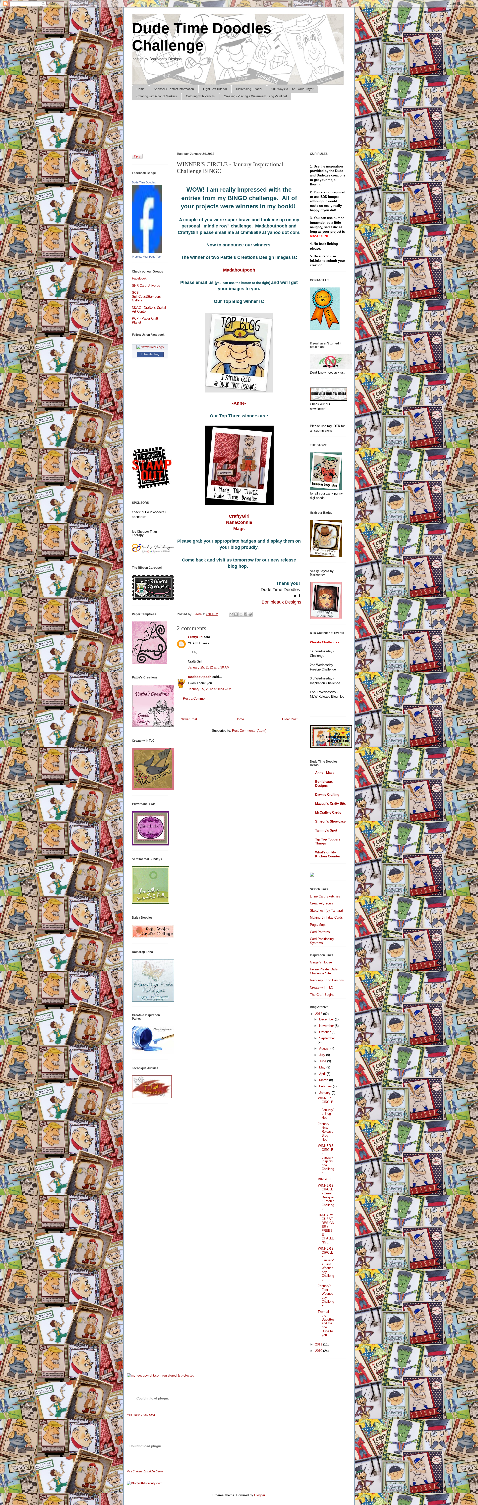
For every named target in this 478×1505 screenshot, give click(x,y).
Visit (141, 1414)
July (322, 1055)
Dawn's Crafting (327, 794)
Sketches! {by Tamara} (326, 910)
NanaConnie (239, 522)
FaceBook (139, 278)
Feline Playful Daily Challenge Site (324, 971)
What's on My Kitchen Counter (327, 854)
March (324, 1080)
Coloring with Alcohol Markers (156, 96)
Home (140, 89)
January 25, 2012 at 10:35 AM (209, 689)
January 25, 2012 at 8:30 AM (209, 667)
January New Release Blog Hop (325, 1131)
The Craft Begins (322, 995)
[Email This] (231, 614)
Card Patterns (320, 932)
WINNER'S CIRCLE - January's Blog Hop (326, 1107)
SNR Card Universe (146, 285)
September (327, 1038)
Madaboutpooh (239, 270)
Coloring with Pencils (200, 96)
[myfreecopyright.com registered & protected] (160, 1375)
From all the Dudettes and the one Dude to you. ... (326, 1323)
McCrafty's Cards (328, 812)
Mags (239, 528)
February (326, 1086)
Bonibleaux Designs (281, 602)
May (322, 1067)
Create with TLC (321, 987)
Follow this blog (150, 354)
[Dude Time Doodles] (147, 252)
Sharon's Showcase (330, 821)
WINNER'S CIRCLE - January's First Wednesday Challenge (326, 1264)
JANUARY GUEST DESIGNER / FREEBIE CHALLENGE (326, 1228)
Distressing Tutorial (249, 89)
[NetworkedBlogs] (150, 347)
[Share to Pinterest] (250, 614)
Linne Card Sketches (325, 896)
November (327, 1026)
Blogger (259, 1495)
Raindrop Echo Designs (327, 980)
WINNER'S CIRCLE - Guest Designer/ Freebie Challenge (326, 1197)
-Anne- (239, 403)
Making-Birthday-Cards (326, 917)
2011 (319, 1344)
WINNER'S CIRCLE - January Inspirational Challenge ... (326, 1159)
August (324, 1048)
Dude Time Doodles (144, 182)
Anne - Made (324, 773)
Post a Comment (195, 698)
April (323, 1074)
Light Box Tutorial (215, 89)
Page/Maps (318, 925)
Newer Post (188, 719)
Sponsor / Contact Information (174, 89)
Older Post (290, 719)
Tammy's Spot (326, 830)
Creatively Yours (322, 903)
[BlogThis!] (236, 614)
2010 (319, 1351)
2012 (319, 1014)
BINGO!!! (324, 1179)
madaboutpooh (199, 677)
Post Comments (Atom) (249, 730)
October (325, 1032)
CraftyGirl (239, 516)
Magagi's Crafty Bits (330, 803)
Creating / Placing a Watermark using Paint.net (255, 96)
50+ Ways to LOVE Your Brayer (292, 89)
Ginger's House (321, 962)
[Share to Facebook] (245, 614)
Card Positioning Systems (322, 941)
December (327, 1019)
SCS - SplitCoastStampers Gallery (146, 296)
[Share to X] (240, 614)
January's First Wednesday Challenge (326, 1295)
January (325, 1093)
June (323, 1061)
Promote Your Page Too (146, 256)
